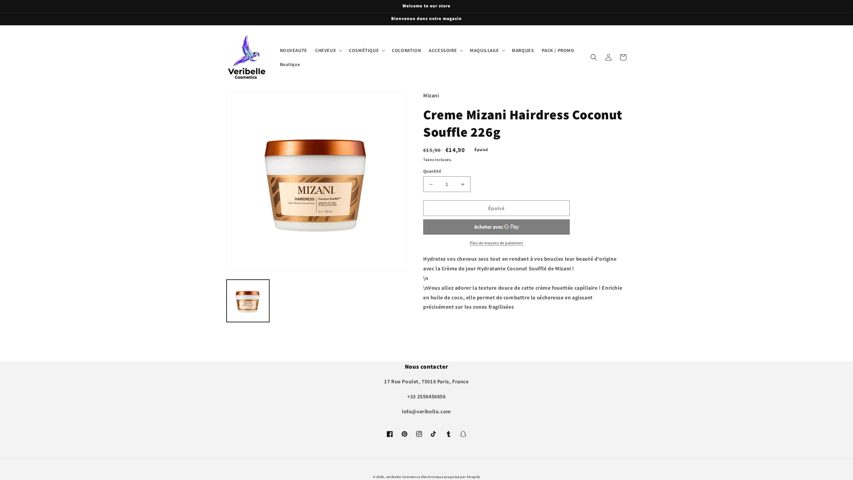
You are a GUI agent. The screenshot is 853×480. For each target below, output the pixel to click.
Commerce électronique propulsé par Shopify (441, 477)
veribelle (393, 477)
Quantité (432, 171)
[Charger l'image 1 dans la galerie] (248, 301)
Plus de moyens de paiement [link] (496, 242)
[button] (328, 50)
